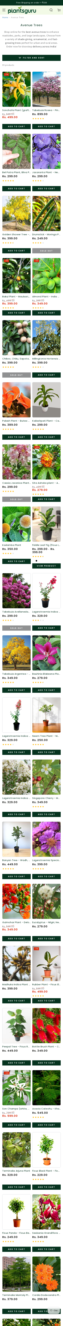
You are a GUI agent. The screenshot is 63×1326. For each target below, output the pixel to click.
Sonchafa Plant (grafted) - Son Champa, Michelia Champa (16, 110)
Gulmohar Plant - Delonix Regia (16, 922)
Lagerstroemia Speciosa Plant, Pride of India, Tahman (46, 860)
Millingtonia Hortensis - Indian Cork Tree (46, 358)
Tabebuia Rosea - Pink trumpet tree (46, 110)
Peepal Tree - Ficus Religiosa (16, 1046)
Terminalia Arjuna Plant (16, 1170)
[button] (51, 10)
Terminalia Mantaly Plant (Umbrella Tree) (16, 1295)
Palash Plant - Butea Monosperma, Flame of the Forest (16, 420)
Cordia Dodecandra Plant (46, 1295)
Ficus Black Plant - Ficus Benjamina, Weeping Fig (46, 1170)
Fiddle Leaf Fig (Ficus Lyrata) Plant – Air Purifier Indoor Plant (46, 545)
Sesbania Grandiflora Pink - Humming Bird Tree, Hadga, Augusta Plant (46, 1232)
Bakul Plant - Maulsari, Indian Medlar (16, 296)
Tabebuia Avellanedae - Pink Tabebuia (16, 611)
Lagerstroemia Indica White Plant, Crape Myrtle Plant (16, 798)
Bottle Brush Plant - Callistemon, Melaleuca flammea (46, 1046)
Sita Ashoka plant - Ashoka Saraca (46, 482)
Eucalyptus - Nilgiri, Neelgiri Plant (46, 922)
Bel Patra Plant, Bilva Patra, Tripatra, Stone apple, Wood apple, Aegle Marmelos (16, 172)
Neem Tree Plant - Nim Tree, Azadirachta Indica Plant (46, 736)
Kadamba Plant (11, 545)
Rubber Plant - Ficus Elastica (46, 984)
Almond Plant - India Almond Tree (46, 296)
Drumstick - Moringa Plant (46, 234)
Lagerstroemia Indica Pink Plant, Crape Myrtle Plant (16, 736)
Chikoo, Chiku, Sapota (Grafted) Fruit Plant (16, 358)
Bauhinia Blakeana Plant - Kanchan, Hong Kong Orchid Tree (46, 673)
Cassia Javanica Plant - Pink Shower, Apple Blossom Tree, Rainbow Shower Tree (16, 482)
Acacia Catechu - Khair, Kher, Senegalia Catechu (46, 1108)
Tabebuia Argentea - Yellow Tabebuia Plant (16, 673)
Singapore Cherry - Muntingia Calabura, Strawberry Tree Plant (46, 798)
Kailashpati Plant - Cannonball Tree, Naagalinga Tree (46, 420)
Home (5, 17)
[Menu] (4, 10)
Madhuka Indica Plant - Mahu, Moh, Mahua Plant (16, 984)
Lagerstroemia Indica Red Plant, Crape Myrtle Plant (46, 611)
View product (46, 566)
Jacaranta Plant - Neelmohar (46, 172)
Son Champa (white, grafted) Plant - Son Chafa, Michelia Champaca (16, 1108)
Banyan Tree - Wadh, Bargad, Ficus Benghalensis (16, 860)
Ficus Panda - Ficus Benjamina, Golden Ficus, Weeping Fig (16, 1232)
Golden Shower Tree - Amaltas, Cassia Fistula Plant (16, 234)
